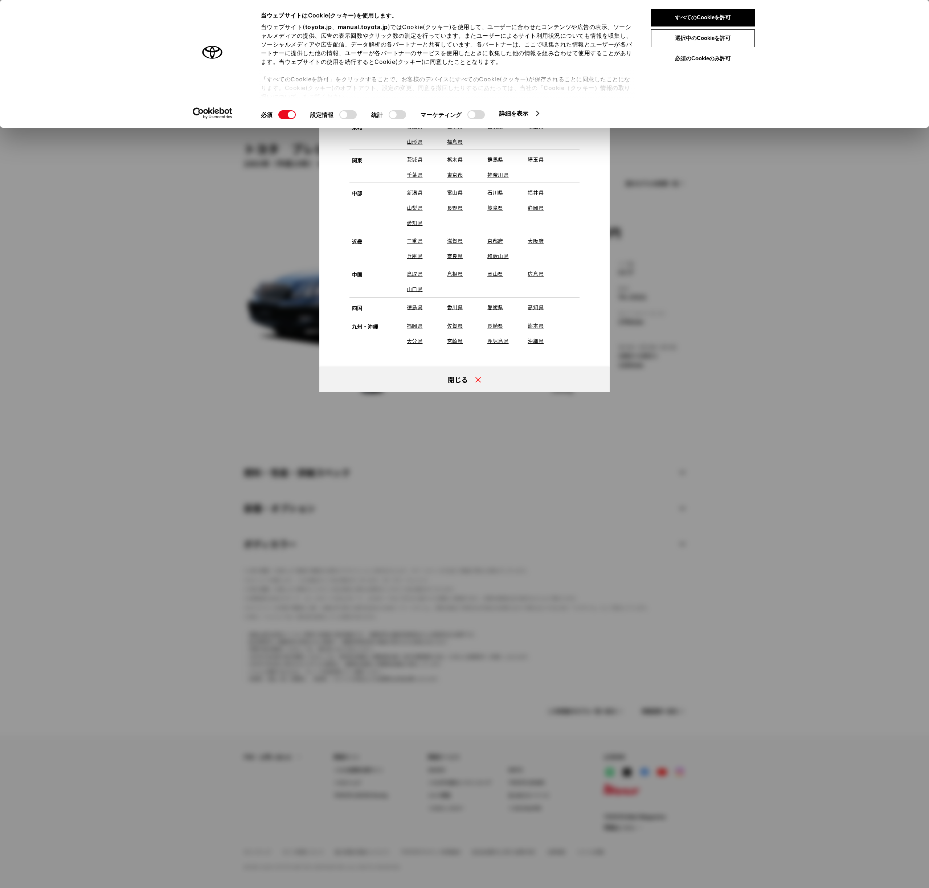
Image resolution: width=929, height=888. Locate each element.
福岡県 (415, 325)
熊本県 (536, 325)
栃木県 (455, 159)
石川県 (495, 192)
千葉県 (415, 174)
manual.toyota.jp (363, 26)
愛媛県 (495, 307)
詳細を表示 (514, 113)
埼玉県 (536, 159)
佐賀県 (455, 325)
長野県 (455, 207)
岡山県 (495, 273)
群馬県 (495, 159)
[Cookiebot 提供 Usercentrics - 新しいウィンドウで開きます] (212, 113)
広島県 (536, 273)
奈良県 (455, 255)
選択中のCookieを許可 (703, 38)
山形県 (415, 141)
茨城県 (415, 159)
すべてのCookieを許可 (703, 17)
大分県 (415, 340)
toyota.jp (318, 26)
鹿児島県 (498, 340)
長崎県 (495, 325)
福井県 (536, 192)
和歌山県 (498, 255)
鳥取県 (415, 273)
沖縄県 (536, 340)
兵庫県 (415, 255)
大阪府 (536, 240)
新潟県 (415, 192)
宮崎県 (455, 340)
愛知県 (415, 222)
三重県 (415, 240)
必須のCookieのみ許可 (703, 58)
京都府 (495, 240)
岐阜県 (495, 207)
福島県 (455, 141)
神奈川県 (498, 174)
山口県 (415, 288)
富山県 (455, 192)
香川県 (455, 307)
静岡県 (536, 207)
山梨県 (415, 207)
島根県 (455, 273)
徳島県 (415, 307)
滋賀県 (455, 240)
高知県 (536, 307)
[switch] (348, 114)
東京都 (455, 174)
